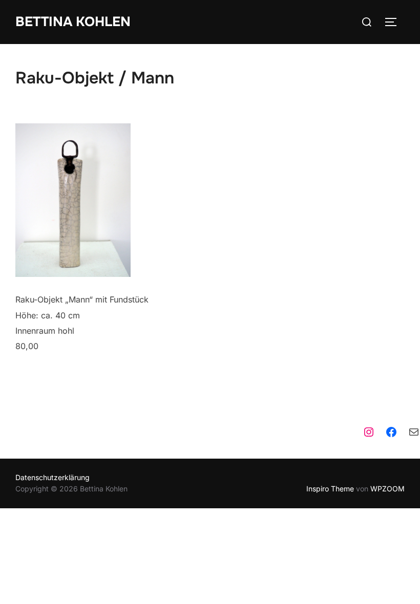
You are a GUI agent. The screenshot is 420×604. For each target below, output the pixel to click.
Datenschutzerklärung (52, 477)
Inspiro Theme (330, 488)
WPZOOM (387, 488)
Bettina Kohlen (73, 21)
